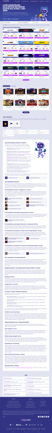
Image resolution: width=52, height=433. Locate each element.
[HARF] (20, 425)
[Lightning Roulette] (20, 93)
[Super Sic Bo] (31, 104)
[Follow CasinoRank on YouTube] (44, 417)
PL (3, 416)
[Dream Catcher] (43, 93)
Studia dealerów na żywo (34, 1)
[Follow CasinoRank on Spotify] (46, 417)
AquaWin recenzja (26, 76)
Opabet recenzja (41, 64)
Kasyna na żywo (17, 1)
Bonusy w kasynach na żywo (30, 402)
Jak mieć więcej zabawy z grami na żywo (13, 402)
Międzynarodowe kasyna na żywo (30, 407)
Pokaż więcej (25, 79)
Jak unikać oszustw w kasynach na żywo (13, 404)
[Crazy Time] (8, 93)
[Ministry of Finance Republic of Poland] (12, 425)
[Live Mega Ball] (8, 104)
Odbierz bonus (10, 37)
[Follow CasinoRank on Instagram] (40, 417)
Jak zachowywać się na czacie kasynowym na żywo (13, 405)
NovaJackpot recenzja (26, 64)
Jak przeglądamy (42, 402)
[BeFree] (38, 425)
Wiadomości (47, 1)
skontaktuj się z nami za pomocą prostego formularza (24, 367)
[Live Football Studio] (20, 104)
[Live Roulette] (31, 93)
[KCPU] (27, 425)
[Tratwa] (32, 425)
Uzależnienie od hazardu (30, 405)
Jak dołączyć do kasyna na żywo (13, 401)
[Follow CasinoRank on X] (42, 417)
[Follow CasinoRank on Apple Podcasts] (48, 417)
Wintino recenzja (10, 64)
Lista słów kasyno (30, 401)
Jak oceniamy (43, 404)
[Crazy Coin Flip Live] (43, 104)
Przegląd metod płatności (30, 404)
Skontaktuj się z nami (43, 405)
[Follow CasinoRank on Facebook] (38, 417)
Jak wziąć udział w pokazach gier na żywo (13, 407)
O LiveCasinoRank (43, 401)
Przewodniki (42, 1)
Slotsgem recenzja (41, 76)
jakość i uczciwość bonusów (24, 154)
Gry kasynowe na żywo (25, 1)
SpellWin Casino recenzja (10, 76)
